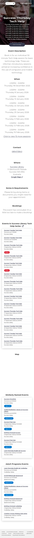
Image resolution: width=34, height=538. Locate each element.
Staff (9, 533)
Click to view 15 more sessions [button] (17, 39)
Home (3, 531)
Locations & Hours (12, 531)
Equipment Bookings (19, 535)
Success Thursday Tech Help (13, 245)
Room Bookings (6, 535)
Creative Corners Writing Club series (15, 513)
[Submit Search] (13, 3)
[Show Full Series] (23, 226)
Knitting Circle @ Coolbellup (13, 506)
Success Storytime (10, 399)
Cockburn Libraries (29, 532)
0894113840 (17, 152)
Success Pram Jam (10, 422)
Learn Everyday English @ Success (15, 451)
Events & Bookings (26, 3)
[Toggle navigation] (2, 3)
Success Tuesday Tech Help (13, 230)
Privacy (21, 531)
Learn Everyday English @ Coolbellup (15, 468)
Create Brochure (18, 533)
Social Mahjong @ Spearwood (13, 475)
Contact (4, 533)
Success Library (17, 167)
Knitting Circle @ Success (12, 432)
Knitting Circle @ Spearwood (13, 498)
